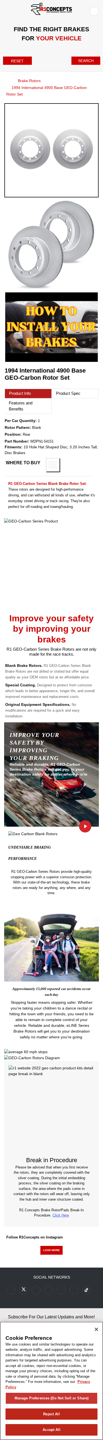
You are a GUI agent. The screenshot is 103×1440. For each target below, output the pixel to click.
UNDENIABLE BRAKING (29, 847)
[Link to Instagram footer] (61, 1290)
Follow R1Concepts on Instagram (34, 1237)
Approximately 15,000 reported (36, 989)
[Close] (96, 1329)
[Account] (95, 10)
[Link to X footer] (23, 1290)
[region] (51, 1381)
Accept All (51, 1430)
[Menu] (5, 10)
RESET (17, 61)
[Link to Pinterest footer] (48, 1290)
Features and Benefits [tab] (20, 406)
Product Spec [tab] (68, 393)
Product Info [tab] (20, 393)
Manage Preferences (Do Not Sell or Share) (51, 1398)
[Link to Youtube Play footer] (36, 1290)
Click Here (60, 1215)
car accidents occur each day (68, 992)
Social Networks (51, 1277)
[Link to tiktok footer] (86, 1290)
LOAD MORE (51, 1250)
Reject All (51, 1414)
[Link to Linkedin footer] (73, 1290)
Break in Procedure (51, 1160)
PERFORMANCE (22, 859)
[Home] (6, 80)
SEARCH (86, 60)
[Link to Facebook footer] (10, 1290)
